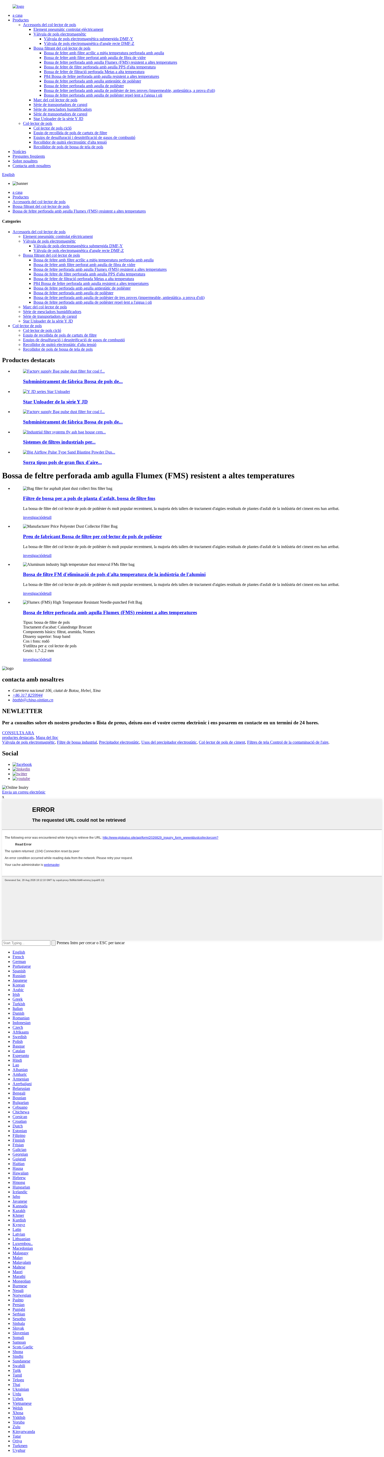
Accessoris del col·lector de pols (49, 24)
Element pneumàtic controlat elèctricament (68, 29)
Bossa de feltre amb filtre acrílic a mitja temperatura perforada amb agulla (104, 53)
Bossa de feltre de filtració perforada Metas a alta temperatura (94, 71)
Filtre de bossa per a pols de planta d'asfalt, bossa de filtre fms (89, 498)
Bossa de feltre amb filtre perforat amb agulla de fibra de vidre (95, 57)
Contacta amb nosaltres (32, 165)
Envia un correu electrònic (23, 792)
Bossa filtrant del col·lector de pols (61, 48)
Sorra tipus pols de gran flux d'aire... (62, 462)
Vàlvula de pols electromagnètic (59, 34)
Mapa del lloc (47, 737)
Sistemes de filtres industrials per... (59, 442)
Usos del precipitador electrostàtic (169, 742)
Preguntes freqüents (29, 156)
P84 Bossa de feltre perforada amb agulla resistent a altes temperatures (101, 76)
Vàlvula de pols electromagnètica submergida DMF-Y (88, 39)
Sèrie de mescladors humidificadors (62, 109)
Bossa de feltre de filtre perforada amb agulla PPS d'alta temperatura (100, 67)
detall (47, 517)
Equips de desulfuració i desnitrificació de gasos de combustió (84, 137)
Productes (21, 20)
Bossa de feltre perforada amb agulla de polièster (84, 86)
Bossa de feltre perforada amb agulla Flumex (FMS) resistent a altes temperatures (110, 62)
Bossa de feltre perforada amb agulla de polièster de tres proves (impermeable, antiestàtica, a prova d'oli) (129, 90)
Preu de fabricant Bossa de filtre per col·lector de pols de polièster (92, 536)
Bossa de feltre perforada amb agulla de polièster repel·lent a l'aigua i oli (103, 95)
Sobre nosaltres (25, 161)
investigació (33, 517)
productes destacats (18, 737)
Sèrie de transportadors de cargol (60, 104)
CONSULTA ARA (18, 733)
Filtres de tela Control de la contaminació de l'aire (287, 742)
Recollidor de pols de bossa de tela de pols (68, 147)
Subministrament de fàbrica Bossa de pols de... (73, 381)
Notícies (19, 151)
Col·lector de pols (37, 123)
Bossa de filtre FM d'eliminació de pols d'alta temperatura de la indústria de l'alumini (114, 574)
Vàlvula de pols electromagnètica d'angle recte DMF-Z (89, 43)
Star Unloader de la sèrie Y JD (58, 118)
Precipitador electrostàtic (119, 742)
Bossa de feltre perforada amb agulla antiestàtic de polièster (92, 81)
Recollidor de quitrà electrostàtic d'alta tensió (70, 142)
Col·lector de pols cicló (52, 128)
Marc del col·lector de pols (55, 100)
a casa (17, 15)
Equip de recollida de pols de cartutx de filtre (70, 133)
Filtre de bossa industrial (77, 742)
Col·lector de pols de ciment (222, 742)
